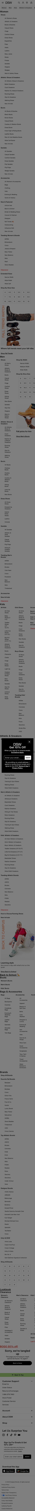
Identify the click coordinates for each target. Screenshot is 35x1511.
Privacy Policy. (17, 768)
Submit (28, 758)
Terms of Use (23, 766)
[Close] (29, 742)
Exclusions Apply (17, 752)
